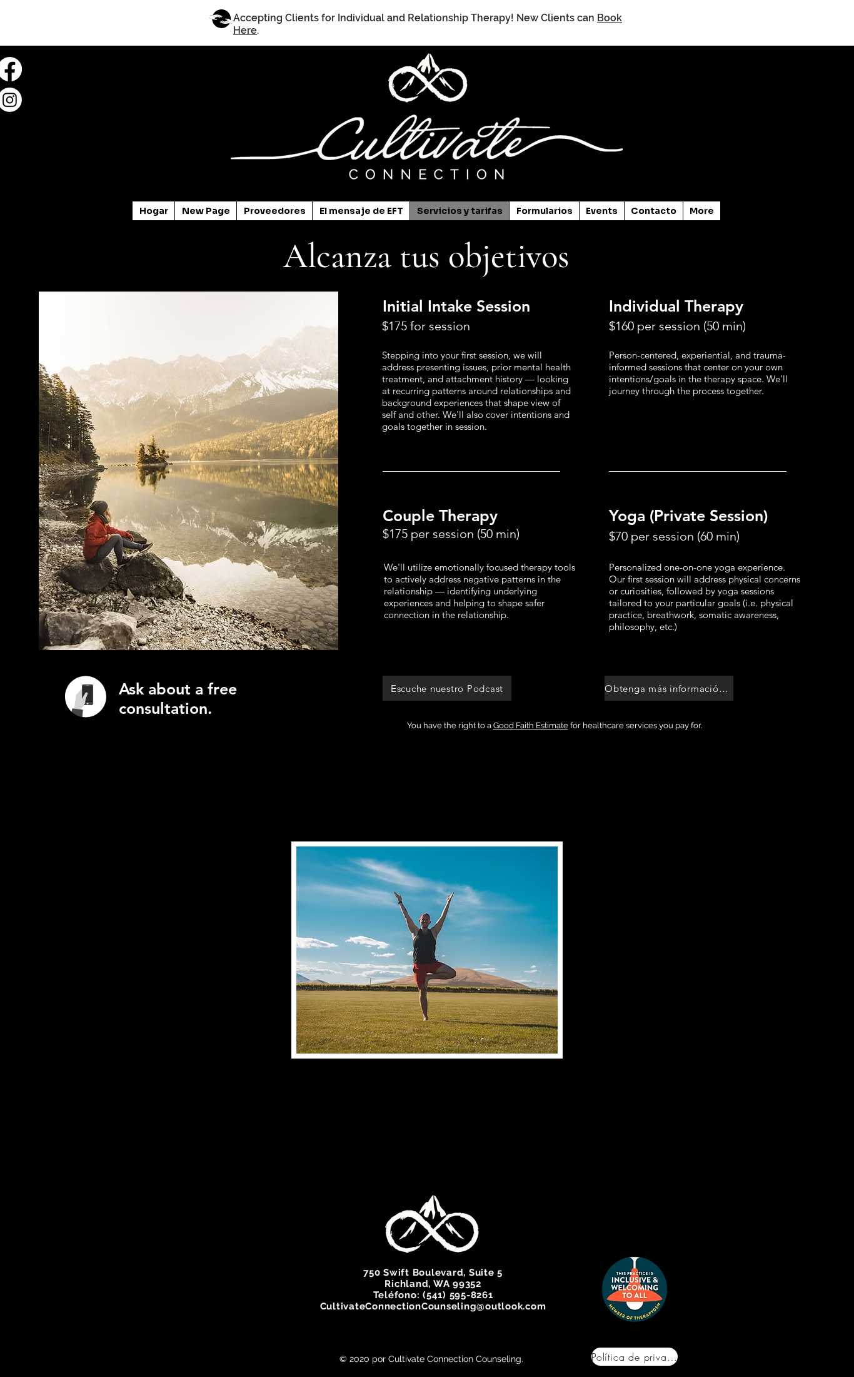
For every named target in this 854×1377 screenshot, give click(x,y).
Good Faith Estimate (530, 725)
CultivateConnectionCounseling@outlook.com (433, 1306)
